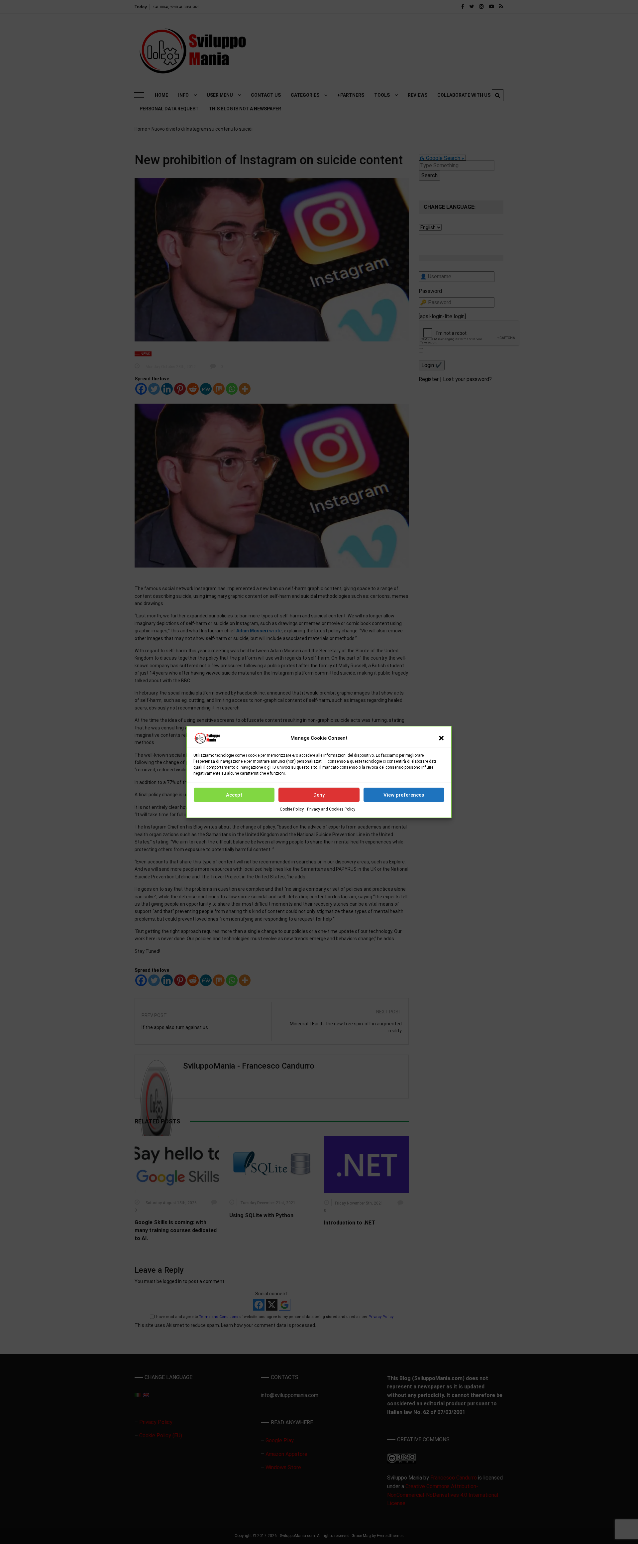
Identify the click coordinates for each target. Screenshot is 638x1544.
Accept (234, 795)
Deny (319, 795)
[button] (441, 738)
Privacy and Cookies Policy (331, 809)
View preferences (403, 795)
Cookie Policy (292, 809)
